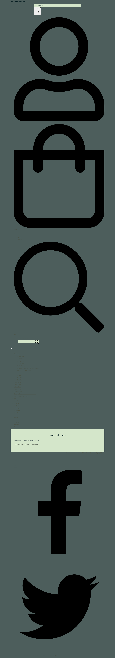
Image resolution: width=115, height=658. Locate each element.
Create (56, 655)
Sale (18, 373)
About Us (16, 415)
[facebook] (59, 560)
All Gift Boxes (20, 358)
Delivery (16, 412)
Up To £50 (19, 380)
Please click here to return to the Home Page (26, 444)
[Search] (37, 341)
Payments (16, 417)
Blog (15, 419)
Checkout (19, 239)
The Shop (16, 354)
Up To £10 (19, 375)
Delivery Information (71, 453)
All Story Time (20, 363)
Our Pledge (17, 408)
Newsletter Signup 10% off (97, 453)
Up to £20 (19, 377)
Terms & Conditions (83, 453)
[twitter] (59, 652)
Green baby (17, 410)
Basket (18, 237)
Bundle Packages (21, 365)
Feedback (16, 424)
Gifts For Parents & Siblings (24, 370)
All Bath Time (20, 356)
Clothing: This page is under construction (28, 368)
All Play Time (20, 361)
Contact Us (16, 422)
